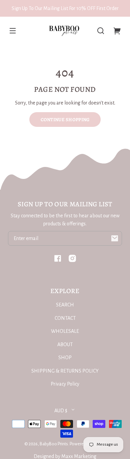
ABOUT (65, 344)
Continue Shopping (65, 119)
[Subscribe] (114, 238)
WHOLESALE (65, 331)
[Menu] (12, 30)
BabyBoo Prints (54, 443)
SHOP (65, 357)
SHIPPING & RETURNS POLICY (65, 371)
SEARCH (65, 304)
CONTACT (65, 318)
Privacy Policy (65, 384)
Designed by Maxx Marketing (65, 456)
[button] (100, 30)
